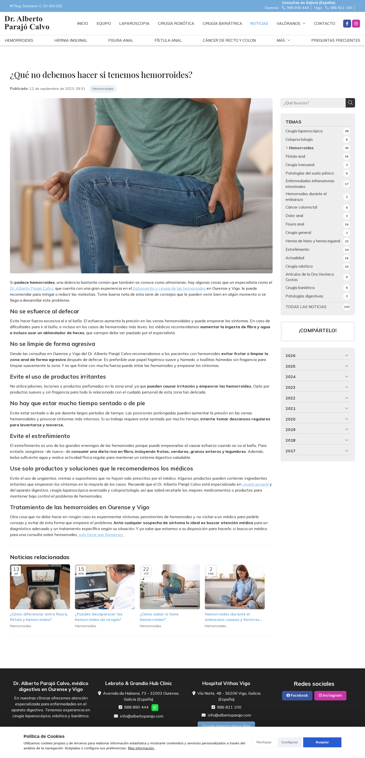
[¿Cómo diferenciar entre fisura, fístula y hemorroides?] (40, 586)
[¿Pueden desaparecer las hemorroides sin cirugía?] (105, 586)
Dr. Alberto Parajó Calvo (31, 288)
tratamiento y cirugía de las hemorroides (169, 288)
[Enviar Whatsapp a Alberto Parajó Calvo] (154, 707)
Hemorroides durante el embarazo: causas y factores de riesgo (232, 617)
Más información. (141, 748)
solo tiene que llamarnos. (101, 534)
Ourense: (287, 7)
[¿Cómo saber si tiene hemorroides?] (170, 586)
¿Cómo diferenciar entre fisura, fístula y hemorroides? (39, 617)
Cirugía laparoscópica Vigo (226, 726)
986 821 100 (229, 707)
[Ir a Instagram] (356, 24)
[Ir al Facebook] (347, 24)
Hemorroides (103, 88)
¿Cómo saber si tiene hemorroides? (159, 617)
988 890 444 (136, 707)
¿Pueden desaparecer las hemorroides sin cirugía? (98, 617)
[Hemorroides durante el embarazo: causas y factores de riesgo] (235, 586)
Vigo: (333, 7)
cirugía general (255, 484)
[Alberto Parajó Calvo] (26, 23)
